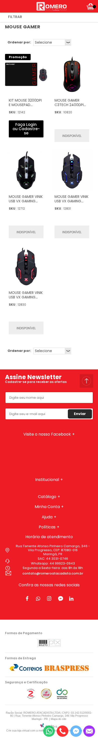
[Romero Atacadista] (51, 6)
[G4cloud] (46, 698)
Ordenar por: (19, 42)
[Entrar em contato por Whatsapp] (49, 731)
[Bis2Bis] (30, 698)
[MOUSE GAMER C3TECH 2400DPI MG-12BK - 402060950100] (72, 74)
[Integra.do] (62, 698)
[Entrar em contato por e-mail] (89, 731)
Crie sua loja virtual (17, 730)
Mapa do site (58, 718)
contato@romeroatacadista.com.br (52, 573)
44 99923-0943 (62, 563)
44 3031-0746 (57, 558)
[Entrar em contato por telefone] (62, 731)
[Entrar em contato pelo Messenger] (76, 731)
